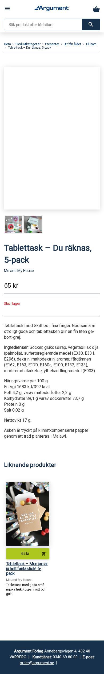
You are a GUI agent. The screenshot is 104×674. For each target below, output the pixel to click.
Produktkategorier (28, 44)
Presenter (52, 44)
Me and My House (19, 271)
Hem (7, 44)
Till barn (91, 44)
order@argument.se (37, 663)
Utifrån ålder (72, 44)
